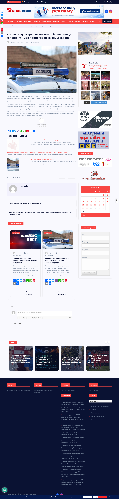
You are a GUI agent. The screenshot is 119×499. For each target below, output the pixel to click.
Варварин (62, 179)
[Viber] (2, 19)
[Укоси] (21, 320)
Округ (63, 23)
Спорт (92, 23)
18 (87, 206)
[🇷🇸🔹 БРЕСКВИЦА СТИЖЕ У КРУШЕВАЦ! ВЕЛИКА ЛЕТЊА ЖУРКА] (85, 87)
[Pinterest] (2, 29)
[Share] (2, 35)
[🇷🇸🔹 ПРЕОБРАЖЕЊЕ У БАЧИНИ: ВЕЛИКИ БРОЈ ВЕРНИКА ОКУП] (85, 77)
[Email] (2, 32)
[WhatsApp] (2, 23)
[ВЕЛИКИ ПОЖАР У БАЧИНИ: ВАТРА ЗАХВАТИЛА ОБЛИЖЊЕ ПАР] (95, 97)
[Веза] (37, 320)
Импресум (107, 23)
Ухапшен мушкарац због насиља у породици (44, 142)
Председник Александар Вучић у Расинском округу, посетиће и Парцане (72, 442)
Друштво (11, 23)
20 (95, 206)
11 (87, 203)
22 (103, 206)
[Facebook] (2, 10)
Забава (77, 23)
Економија (27, 23)
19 (91, 206)
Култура (70, 23)
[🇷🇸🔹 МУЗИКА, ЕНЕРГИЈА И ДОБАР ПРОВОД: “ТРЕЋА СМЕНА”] (105, 97)
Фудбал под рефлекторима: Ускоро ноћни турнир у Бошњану (21, 363)
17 (83, 206)
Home (8, 28)
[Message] (2, 26)
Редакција (12, 44)
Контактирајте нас (89, 275)
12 (91, 203)
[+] (41, 319)
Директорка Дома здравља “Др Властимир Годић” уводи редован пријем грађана (72, 484)
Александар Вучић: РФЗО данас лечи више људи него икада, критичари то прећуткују (72, 419)
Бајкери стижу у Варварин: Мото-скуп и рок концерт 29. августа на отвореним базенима (72, 474)
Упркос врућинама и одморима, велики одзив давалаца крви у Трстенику (72, 458)
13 (95, 203)
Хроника (85, 23)
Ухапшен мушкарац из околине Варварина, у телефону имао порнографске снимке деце (37, 28)
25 (87, 210)
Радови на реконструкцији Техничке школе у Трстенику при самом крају (72, 450)
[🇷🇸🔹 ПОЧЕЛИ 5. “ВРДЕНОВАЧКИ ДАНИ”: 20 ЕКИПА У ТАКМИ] (95, 87)
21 (99, 206)
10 (83, 203)
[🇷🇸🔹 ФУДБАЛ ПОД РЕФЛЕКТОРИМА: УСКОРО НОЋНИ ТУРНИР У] (105, 77)
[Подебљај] (18, 320)
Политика (37, 23)
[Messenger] (2, 13)
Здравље (56, 23)
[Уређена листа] (28, 320)
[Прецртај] (25, 320)
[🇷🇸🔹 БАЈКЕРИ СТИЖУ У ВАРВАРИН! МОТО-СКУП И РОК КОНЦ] (95, 77)
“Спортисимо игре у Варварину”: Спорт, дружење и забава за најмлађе (45, 363)
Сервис (93, 411)
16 (107, 203)
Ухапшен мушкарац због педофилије (42, 161)
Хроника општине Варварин (100, 408)
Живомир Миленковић (68, 368)
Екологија (19, 23)
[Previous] (106, 344)
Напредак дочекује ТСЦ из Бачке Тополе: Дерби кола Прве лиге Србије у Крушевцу (73, 466)
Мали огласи (95, 415)
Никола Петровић (15, 370)
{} (38, 319)
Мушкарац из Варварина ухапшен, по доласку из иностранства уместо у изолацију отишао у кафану (37, 154)
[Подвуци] (23, 320)
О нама (93, 422)
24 (83, 210)
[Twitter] (2, 16)
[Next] (109, 344)
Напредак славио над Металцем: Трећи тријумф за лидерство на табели (72, 361)
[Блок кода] (34, 320)
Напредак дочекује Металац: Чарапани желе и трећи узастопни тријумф (96, 361)
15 (103, 203)
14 (99, 203)
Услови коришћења (97, 418)
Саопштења (72, 179)
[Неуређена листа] (30, 320)
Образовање (46, 23)
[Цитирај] (32, 320)
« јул (83, 217)
